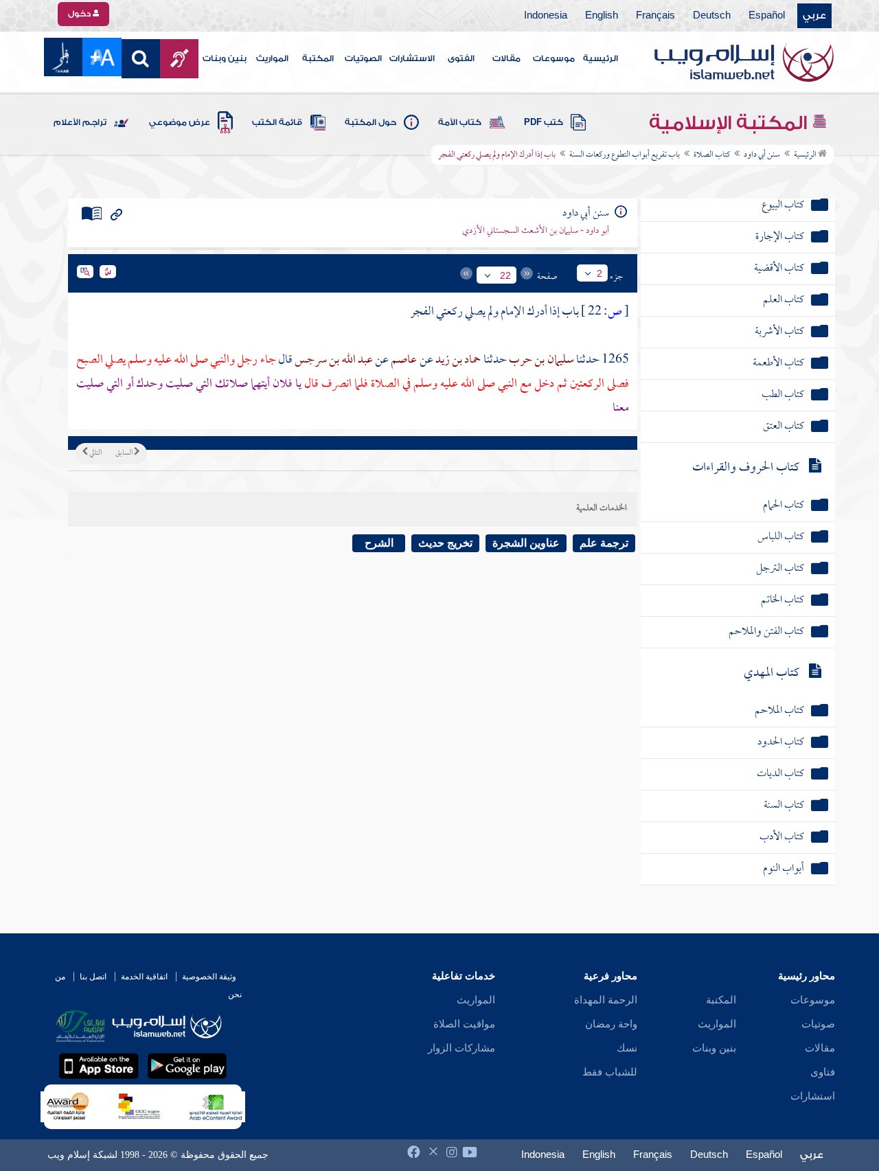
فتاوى (822, 1072)
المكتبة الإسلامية (730, 123)
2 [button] (599, 273)
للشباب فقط (609, 1072)
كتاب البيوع (783, 205)
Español (767, 15)
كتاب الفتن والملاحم (766, 632)
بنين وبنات (225, 58)
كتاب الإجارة (779, 237)
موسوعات (554, 58)
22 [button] (505, 275)
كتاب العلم (783, 300)
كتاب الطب (783, 395)
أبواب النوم (783, 869)
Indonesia (545, 15)
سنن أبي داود (762, 155)
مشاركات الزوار (461, 1048)
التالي (95, 453)
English (601, 15)
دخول (80, 14)
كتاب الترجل (780, 569)
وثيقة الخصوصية (209, 976)
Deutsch (712, 15)
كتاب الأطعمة (778, 363)
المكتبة (318, 58)
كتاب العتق (783, 426)
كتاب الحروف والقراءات (745, 468)
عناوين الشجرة (526, 543)
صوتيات (818, 1024)
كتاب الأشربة (779, 332)
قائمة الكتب (277, 122)
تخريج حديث (445, 543)
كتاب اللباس (780, 537)
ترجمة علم (604, 543)
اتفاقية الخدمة (144, 976)
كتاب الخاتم (782, 600)
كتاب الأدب (782, 837)
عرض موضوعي (179, 122)
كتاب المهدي (771, 673)
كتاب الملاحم (779, 711)
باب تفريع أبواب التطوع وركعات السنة (624, 155)
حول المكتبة (370, 122)
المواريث (272, 58)
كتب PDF (543, 122)
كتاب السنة (784, 806)
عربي (814, 15)
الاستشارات (412, 58)
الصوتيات (363, 58)
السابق (124, 453)
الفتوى (461, 58)
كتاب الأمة (459, 122)
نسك (627, 1048)
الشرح (379, 543)
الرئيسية (600, 58)
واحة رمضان (611, 1024)
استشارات (812, 1096)
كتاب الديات (780, 774)
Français (655, 15)
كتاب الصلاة (712, 155)
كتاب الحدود (780, 742)
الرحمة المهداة (605, 999)
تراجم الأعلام (80, 122)
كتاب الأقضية (779, 268)
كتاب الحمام (783, 505)
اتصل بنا (93, 976)
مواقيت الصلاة (464, 1024)
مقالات (506, 58)
